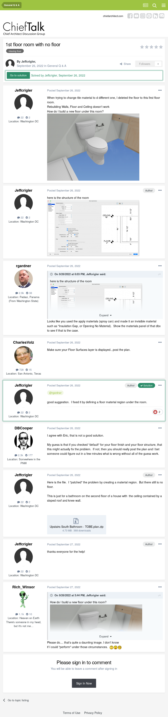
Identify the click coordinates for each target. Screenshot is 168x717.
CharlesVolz (23, 342)
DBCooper (24, 428)
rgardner (23, 265)
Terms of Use (71, 713)
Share (126, 64)
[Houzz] (155, 15)
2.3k (20, 455)
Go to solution (18, 75)
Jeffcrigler (28, 61)
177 (30, 455)
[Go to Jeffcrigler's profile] (10, 63)
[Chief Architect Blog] (161, 15)
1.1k (21, 614)
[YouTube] (136, 15)
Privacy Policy (93, 713)
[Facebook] (130, 15)
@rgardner (55, 393)
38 (30, 293)
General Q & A (56, 66)
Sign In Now (84, 683)
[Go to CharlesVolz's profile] (23, 355)
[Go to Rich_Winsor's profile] (23, 600)
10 (30, 614)
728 (21, 369)
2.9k (21, 293)
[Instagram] (142, 15)
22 (22, 117)
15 (30, 369)
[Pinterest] (149, 15)
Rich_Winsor (23, 587)
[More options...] (160, 90)
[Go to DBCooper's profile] (23, 441)
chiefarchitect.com (113, 16)
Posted (63, 90)
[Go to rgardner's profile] (23, 279)
